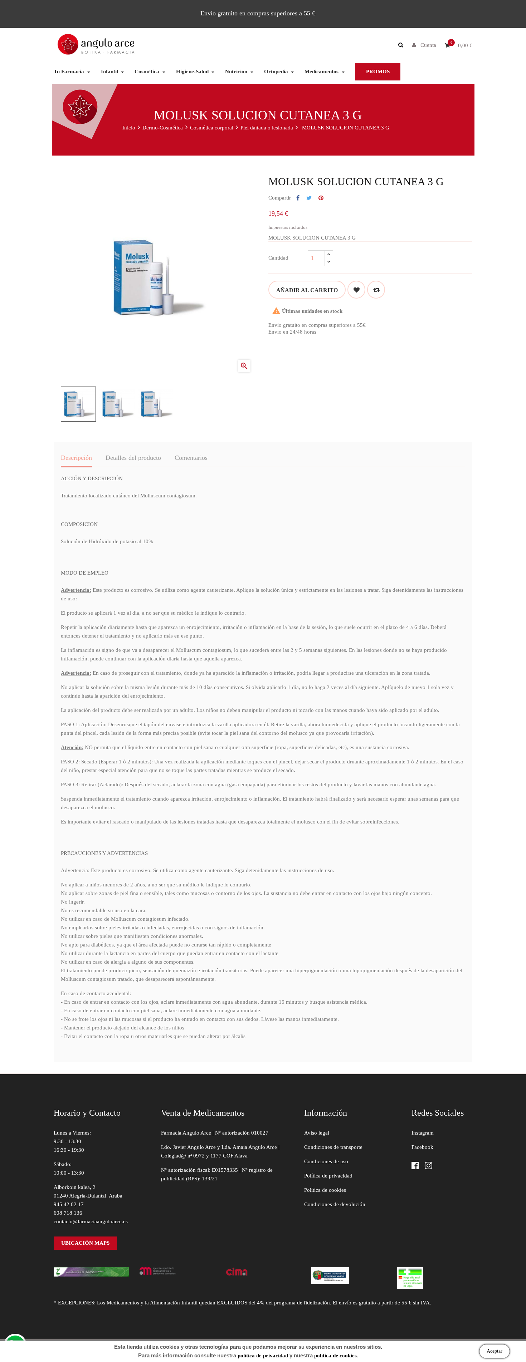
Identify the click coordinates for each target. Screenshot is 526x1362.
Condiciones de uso (326, 1161)
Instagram (422, 1133)
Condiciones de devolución (334, 1204)
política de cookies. (336, 1355)
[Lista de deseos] (356, 290)
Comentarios (191, 457)
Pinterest (320, 198)
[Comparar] (376, 290)
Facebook (422, 1147)
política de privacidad (263, 1355)
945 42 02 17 (69, 1204)
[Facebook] (415, 1166)
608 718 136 (68, 1213)
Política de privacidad (328, 1176)
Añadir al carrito (307, 290)
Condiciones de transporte (333, 1147)
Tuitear (309, 198)
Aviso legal (316, 1133)
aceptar (494, 1351)
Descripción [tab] (76, 457)
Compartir (297, 198)
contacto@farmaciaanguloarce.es (91, 1221)
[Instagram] (428, 1166)
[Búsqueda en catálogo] (402, 45)
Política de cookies (325, 1190)
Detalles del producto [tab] (133, 457)
